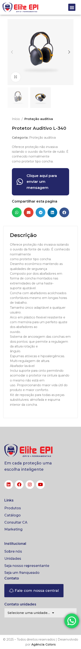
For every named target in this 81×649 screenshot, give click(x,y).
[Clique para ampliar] (16, 77)
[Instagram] (29, 484)
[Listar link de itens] (40, 508)
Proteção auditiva (38, 119)
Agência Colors (43, 644)
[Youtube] (40, 484)
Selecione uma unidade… (29, 613)
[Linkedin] (8, 484)
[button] (71, 7)
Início (16, 119)
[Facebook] (19, 484)
